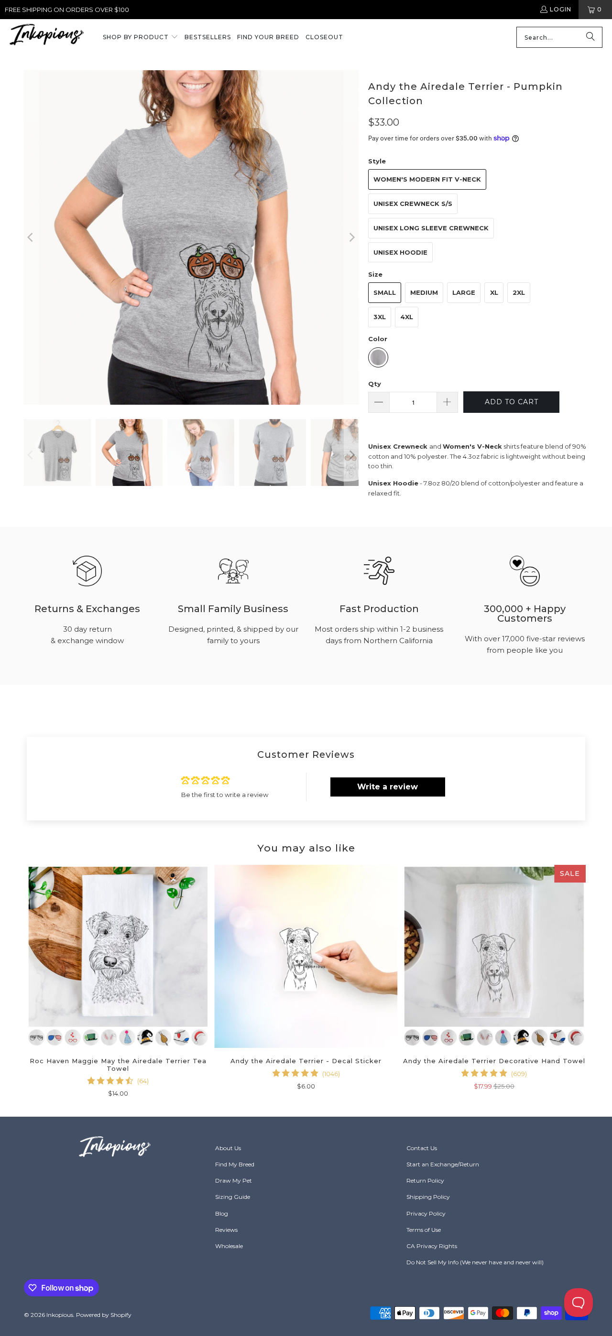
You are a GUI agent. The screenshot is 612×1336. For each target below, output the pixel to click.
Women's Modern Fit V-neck (427, 179)
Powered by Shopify (103, 1314)
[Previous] (31, 237)
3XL (379, 317)
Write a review (387, 786)
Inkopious (59, 1314)
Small (384, 292)
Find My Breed (234, 1164)
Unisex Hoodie (400, 252)
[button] (140, 38)
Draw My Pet (233, 1180)
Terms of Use (423, 1229)
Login (560, 9)
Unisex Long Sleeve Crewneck (431, 228)
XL (494, 292)
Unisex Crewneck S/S (412, 203)
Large (463, 292)
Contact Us (421, 1148)
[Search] (590, 37)
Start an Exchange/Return (442, 1164)
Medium (424, 292)
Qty (374, 384)
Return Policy (425, 1180)
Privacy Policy (426, 1213)
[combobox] (559, 37)
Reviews (226, 1229)
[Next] (351, 237)
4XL (406, 317)
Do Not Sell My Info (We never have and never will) (475, 1262)
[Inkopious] (47, 37)
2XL (519, 292)
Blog (221, 1213)
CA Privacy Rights (431, 1246)
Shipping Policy (428, 1196)
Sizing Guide (232, 1196)
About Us (228, 1148)
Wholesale (229, 1246)
